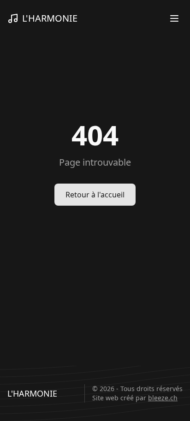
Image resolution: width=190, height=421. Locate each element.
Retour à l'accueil (95, 195)
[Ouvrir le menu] (174, 18)
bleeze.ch (163, 397)
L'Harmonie (49, 18)
